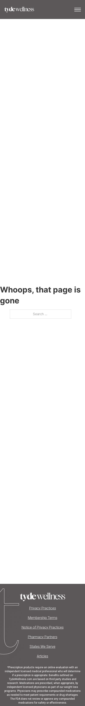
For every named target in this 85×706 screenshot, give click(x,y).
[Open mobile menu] (77, 9)
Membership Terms (42, 618)
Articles (42, 656)
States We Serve (42, 646)
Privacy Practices (42, 608)
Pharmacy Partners (42, 637)
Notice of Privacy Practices (43, 627)
